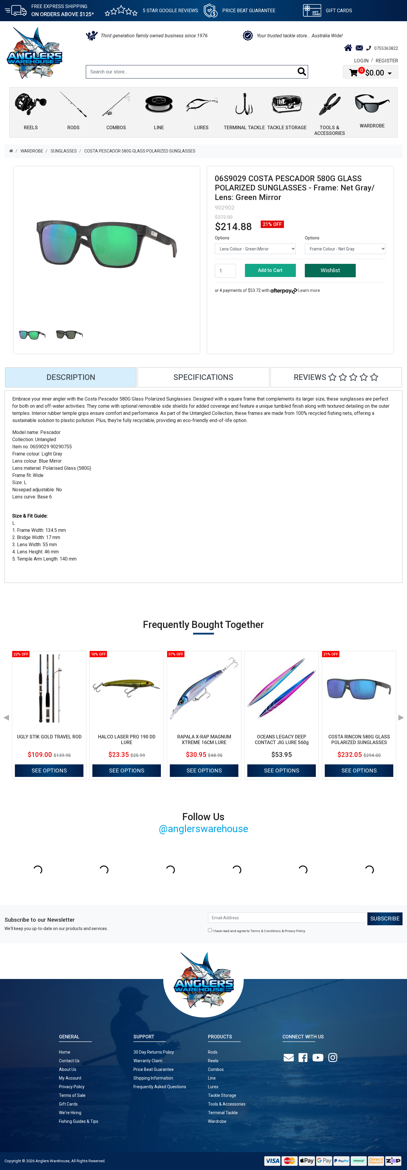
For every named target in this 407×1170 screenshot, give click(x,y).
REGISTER (387, 61)
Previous (6, 715)
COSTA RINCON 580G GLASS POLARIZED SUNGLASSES (359, 739)
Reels (213, 1060)
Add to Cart (270, 270)
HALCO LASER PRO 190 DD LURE (127, 739)
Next (401, 715)
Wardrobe (217, 1121)
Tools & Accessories (227, 1104)
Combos (216, 1069)
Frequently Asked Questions (159, 1086)
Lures (213, 1086)
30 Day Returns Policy (153, 1052)
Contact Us (69, 1060)
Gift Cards (339, 10)
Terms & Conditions (265, 931)
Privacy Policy (295, 931)
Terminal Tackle (223, 1112)
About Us (67, 1069)
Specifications (203, 377)
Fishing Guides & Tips (78, 1121)
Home (64, 1052)
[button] (330, 270)
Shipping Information (153, 1078)
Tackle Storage (222, 1095)
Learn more (309, 290)
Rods (213, 1052)
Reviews (311, 377)
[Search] (302, 71)
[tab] (70, 377)
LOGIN (361, 61)
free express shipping (62, 10)
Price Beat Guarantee (153, 1069)
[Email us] (290, 1057)
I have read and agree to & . (259, 931)
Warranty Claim (147, 1060)
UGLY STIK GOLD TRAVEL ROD (49, 737)
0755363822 (386, 48)
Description (70, 377)
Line (212, 1078)
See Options (49, 770)
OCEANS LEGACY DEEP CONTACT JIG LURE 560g (282, 739)
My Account (70, 1078)
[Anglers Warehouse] (34, 52)
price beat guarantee (248, 10)
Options (222, 237)
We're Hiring (70, 1112)
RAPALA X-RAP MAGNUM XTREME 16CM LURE (204, 739)
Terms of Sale (72, 1095)
